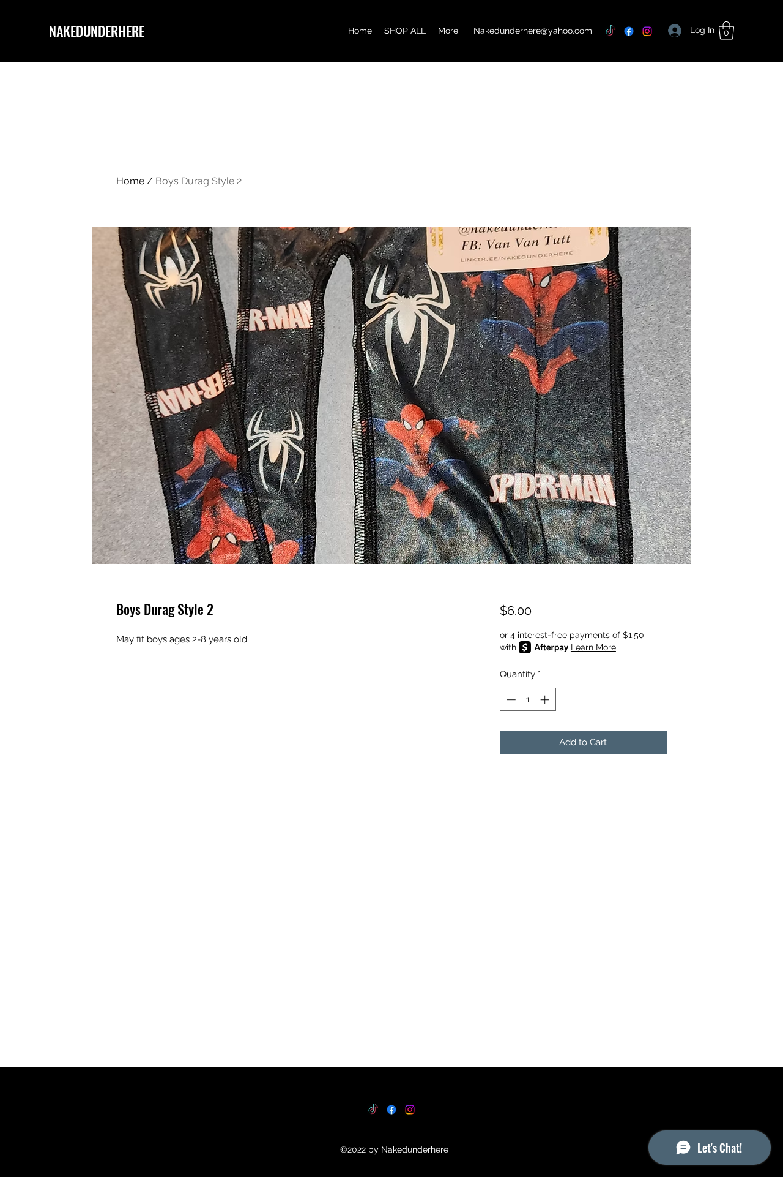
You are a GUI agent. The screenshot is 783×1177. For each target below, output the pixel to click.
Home (130, 181)
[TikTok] (610, 31)
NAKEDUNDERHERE (96, 30)
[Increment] (546, 699)
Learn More (593, 647)
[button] (726, 30)
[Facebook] (629, 31)
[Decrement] (510, 699)
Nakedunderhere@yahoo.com (532, 31)
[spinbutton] (528, 699)
